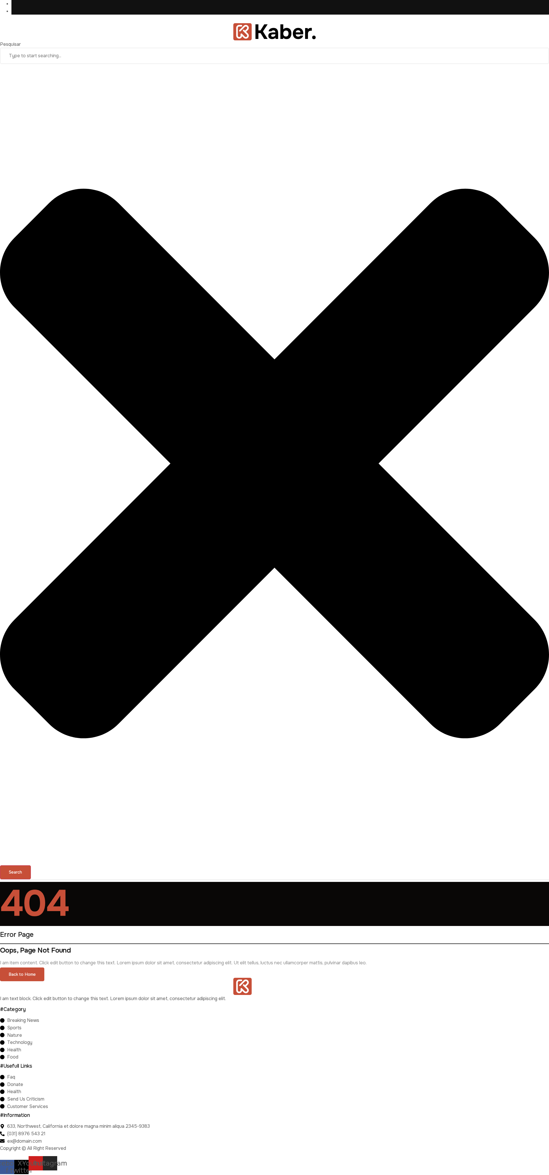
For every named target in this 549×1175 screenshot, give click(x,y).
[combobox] (274, 56)
